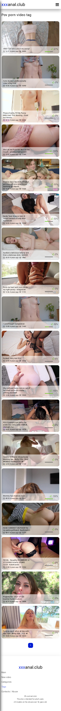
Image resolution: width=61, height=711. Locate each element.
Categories (6, 682)
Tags (3, 687)
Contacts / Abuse (9, 691)
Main (3, 672)
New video (6, 677)
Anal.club (13, 4)
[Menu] (57, 5)
